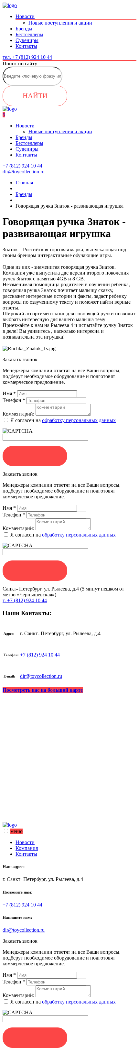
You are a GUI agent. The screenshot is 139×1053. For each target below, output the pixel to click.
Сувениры (27, 40)
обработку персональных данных (79, 420)
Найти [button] (35, 96)
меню (16, 831)
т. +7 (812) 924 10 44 (25, 600)
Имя (9, 393)
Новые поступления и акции (60, 23)
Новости (25, 16)
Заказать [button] (34, 456)
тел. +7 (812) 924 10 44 (27, 57)
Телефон (14, 400)
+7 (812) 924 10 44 (40, 654)
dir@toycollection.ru (41, 676)
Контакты (26, 46)
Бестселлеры (29, 34)
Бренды (24, 28)
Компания (27, 848)
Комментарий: (18, 414)
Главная (24, 182)
